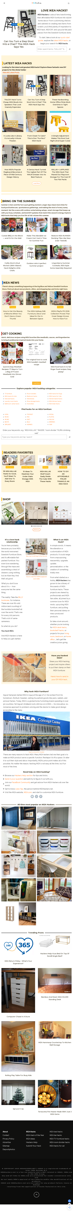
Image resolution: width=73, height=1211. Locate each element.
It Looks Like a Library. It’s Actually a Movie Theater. (13, 138)
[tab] (31, 526)
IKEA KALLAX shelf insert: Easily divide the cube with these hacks (45, 476)
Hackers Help (31, 1142)
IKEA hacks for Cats (55, 396)
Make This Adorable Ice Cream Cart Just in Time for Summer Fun (36, 238)
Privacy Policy (8, 1139)
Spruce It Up (18, 1109)
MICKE (7, 417)
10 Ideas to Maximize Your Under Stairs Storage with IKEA (28, 476)
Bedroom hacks (32, 396)
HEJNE (7, 419)
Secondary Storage (27, 467)
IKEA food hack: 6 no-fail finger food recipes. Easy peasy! (61, 369)
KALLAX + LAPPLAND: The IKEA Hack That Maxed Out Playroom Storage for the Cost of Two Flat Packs (60, 175)
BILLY (28, 422)
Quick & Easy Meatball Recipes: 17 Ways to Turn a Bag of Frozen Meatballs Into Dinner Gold (12, 372)
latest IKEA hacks (61, 40)
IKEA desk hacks (60, 627)
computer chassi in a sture (18, 1017)
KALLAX (51, 419)
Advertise (7, 1142)
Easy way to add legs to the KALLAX (36, 556)
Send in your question (14, 779)
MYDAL (51, 414)
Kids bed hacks (9, 399)
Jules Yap (19, 789)
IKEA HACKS (9, 467)
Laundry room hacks (11, 401)
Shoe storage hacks (33, 401)
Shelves (45, 467)
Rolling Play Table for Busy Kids (18, 1075)
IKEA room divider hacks (60, 1142)
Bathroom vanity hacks (12, 404)
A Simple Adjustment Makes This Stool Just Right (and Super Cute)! (60, 138)
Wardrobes (30, 399)
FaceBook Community (21, 782)
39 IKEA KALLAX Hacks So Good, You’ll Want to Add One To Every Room (9, 476)
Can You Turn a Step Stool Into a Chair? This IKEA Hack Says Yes (19, 44)
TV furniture (8, 393)
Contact (6, 1135)
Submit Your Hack (33, 1146)
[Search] (70, 49)
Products (12, 307)
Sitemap (6, 1146)
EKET (28, 419)
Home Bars (30, 404)
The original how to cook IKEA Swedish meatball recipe (36, 362)
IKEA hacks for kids (11, 396)
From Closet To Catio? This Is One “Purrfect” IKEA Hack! (36, 138)
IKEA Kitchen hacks (55, 401)
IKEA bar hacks (56, 1135)
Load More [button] (36, 183)
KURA (6, 414)
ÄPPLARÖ (8, 424)
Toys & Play (63, 467)
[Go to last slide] (2, 513)
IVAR (50, 424)
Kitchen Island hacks (55, 399)
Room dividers (31, 393)
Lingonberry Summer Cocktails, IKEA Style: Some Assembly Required (60, 265)
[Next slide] (70, 513)
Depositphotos (9, 1149)
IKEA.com (28, 792)
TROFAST (30, 414)
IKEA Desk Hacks (54, 404)
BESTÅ (7, 422)
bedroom (59, 636)
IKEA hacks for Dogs (55, 393)
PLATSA (51, 417)
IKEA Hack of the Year (35, 1135)
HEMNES (29, 424)
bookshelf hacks (57, 630)
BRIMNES (52, 422)
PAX (28, 417)
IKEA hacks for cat (57, 1146)
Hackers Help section (24, 775)
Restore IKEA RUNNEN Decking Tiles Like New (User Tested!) (61, 238)
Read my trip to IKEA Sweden (36, 752)
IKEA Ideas (30, 1139)
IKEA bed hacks (56, 1132)
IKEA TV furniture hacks (59, 1139)
